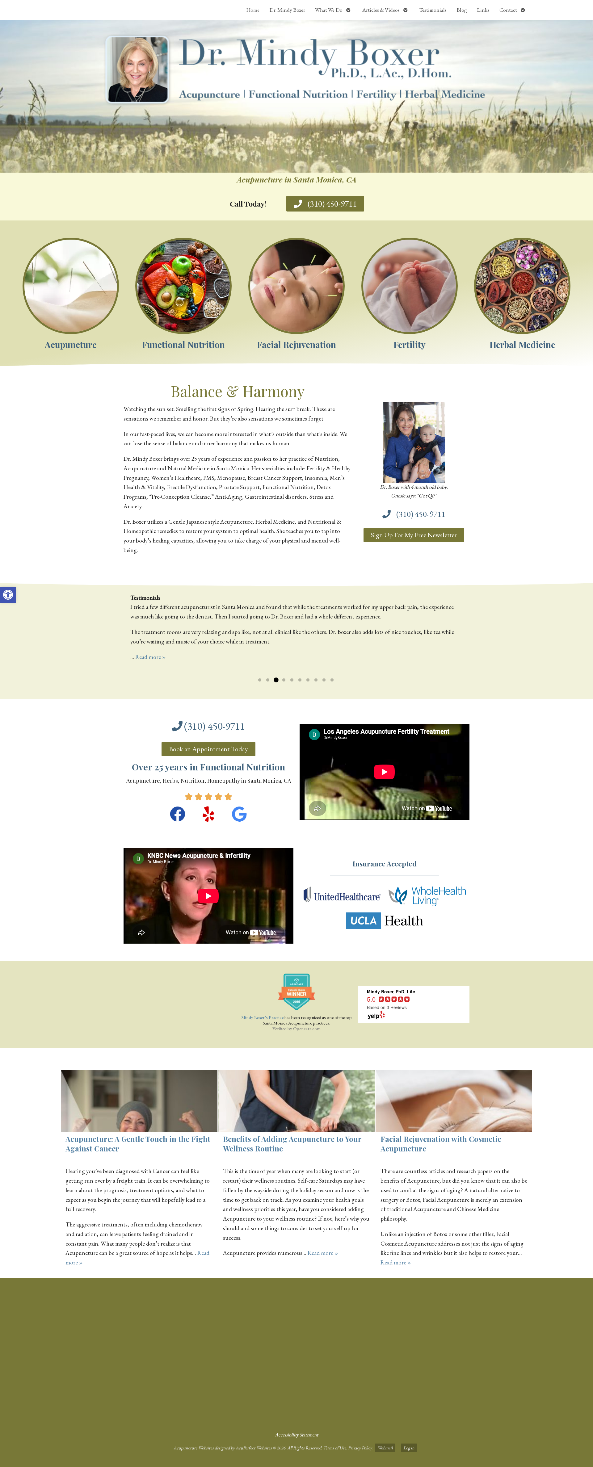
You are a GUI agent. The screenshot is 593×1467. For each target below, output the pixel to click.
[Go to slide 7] (308, 680)
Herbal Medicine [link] (522, 344)
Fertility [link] (409, 344)
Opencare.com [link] (307, 1028)
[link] (8, 595)
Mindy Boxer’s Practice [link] (262, 1017)
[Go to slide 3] (276, 680)
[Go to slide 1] (260, 680)
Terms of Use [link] (334, 1448)
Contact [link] (508, 9)
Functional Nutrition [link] (183, 344)
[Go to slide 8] (316, 680)
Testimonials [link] (433, 9)
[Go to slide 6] (300, 680)
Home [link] (252, 9)
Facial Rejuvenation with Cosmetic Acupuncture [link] (441, 1143)
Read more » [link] (150, 657)
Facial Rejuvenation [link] (296, 344)
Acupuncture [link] (71, 344)
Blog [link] (461, 9)
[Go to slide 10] (332, 680)
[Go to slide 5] (292, 680)
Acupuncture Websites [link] (194, 1448)
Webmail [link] (385, 1448)
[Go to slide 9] (324, 680)
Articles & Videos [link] (381, 9)
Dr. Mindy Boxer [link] (287, 9)
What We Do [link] (329, 9)
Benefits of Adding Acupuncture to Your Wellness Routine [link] (292, 1143)
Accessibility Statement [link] (296, 1434)
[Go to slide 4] (284, 680)
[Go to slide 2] (268, 680)
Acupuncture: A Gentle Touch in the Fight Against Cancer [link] (137, 1143)
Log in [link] (408, 1448)
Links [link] (483, 9)
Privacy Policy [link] (360, 1448)
